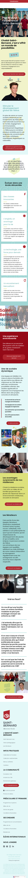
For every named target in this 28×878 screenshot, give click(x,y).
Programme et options (9, 803)
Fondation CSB (7, 774)
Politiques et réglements (14, 860)
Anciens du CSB (7, 777)
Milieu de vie (6, 806)
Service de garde (8, 809)
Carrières (5, 765)
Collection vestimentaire (10, 758)
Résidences (6, 832)
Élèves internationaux (14, 837)
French (17, 876)
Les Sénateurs (7, 746)
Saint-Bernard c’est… (9, 739)
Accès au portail (10, 790)
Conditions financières (9, 813)
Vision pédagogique (9, 743)
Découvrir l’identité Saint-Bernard (14, 357)
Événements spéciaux (9, 781)
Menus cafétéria (8, 762)
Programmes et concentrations (12, 822)
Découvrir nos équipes (13, 568)
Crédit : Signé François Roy (14, 858)
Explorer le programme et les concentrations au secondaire (14, 148)
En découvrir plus (13, 423)
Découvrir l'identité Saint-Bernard (14, 74)
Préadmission (14, 1)
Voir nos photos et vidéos (14, 697)
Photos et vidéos (8, 794)
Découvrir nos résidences (14, 504)
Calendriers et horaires (9, 755)
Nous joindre (10, 842)
